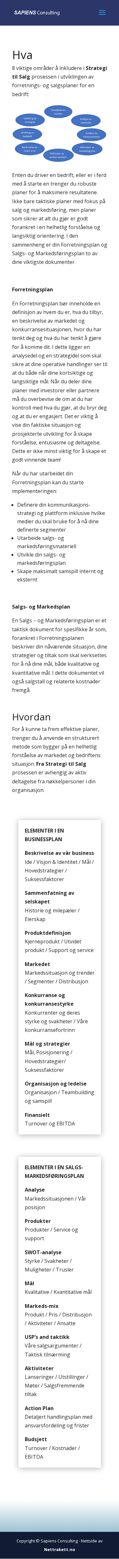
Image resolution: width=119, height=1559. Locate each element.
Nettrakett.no (59, 1549)
